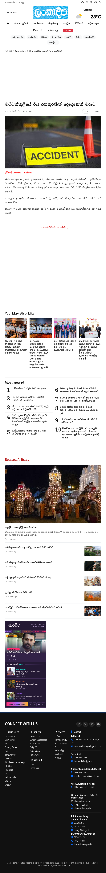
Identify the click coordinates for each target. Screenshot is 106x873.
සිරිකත (44, 37)
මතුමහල (53, 23)
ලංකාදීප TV (53, 42)
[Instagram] (92, 724)
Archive (58, 757)
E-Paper (67, 30)
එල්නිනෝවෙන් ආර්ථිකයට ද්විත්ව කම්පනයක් (79, 421)
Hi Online (9, 769)
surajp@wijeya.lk (82, 830)
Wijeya (8, 781)
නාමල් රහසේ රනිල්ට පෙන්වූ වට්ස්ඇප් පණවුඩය (28, 399)
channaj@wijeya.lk (83, 808)
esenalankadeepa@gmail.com (88, 746)
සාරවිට (68, 37)
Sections (13, 12)
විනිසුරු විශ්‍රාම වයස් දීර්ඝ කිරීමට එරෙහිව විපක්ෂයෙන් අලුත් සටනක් (79, 390)
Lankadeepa (10, 736)
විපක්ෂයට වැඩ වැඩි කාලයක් (30, 388)
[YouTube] (98, 724)
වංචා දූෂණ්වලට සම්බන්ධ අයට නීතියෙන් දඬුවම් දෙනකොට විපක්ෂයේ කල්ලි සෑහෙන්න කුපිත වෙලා (30, 420)
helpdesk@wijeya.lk (83, 761)
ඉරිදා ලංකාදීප (17, 37)
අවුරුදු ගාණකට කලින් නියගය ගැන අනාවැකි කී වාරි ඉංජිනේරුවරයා (79, 399)
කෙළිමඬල (32, 37)
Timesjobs (34, 768)
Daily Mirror (10, 739)
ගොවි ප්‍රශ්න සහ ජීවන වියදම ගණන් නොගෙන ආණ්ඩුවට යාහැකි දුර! (79, 410)
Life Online (9, 766)
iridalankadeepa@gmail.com (87, 776)
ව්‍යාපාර (37, 30)
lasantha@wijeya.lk (83, 844)
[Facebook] (79, 724)
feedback (59, 754)
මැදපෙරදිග (56, 37)
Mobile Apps (60, 750)
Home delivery (61, 739)
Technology (52, 30)
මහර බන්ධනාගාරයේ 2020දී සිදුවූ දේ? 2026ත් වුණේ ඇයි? (30, 408)
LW (6, 773)
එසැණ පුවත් (21, 23)
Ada (6, 743)
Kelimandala (10, 777)
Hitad (32, 764)
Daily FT (8, 751)
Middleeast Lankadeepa (15, 762)
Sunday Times (11, 747)
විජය (78, 37)
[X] (85, 724)
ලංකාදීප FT (89, 37)
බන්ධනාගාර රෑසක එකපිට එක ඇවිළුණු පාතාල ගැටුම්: (29, 432)
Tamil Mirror (10, 754)
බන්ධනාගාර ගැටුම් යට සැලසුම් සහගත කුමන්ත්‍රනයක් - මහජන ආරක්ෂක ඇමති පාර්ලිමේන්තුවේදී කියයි (80, 433)
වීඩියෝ (79, 23)
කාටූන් (66, 23)
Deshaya (9, 758)
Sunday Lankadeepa (38, 739)
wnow (8, 784)
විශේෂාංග (38, 23)
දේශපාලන (93, 23)
